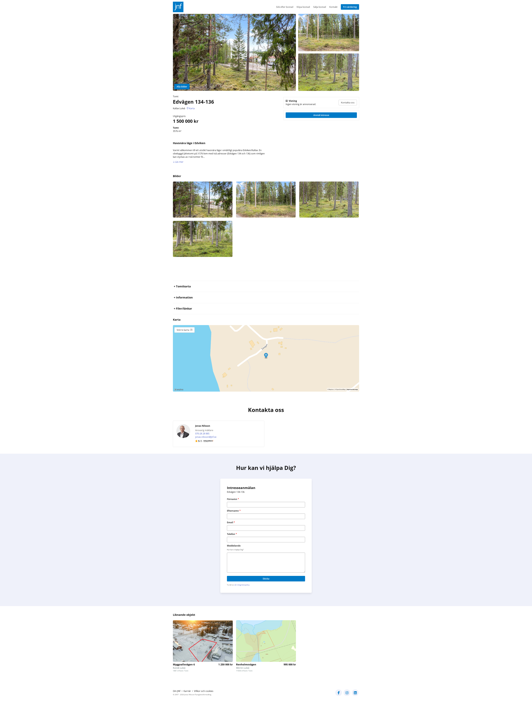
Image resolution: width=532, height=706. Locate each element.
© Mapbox (331, 389)
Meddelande (234, 545)
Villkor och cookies (203, 691)
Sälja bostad (319, 6)
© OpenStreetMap (340, 389)
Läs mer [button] (179, 161)
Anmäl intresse (321, 115)
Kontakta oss (348, 102)
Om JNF (177, 691)
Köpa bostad (303, 6)
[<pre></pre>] (203, 200)
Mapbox (178, 389)
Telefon (232, 534)
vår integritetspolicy (242, 585)
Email (231, 522)
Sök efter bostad (284, 6)
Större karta (183, 329)
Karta (192, 108)
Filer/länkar (184, 308)
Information (184, 297)
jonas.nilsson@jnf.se (205, 436)
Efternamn (234, 510)
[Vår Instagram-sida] (347, 694)
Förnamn (233, 499)
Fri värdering (350, 6)
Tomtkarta (183, 286)
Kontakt (333, 6)
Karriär (187, 691)
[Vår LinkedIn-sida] (355, 694)
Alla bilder (182, 86)
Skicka (266, 578)
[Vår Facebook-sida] (338, 694)
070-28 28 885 (202, 433)
